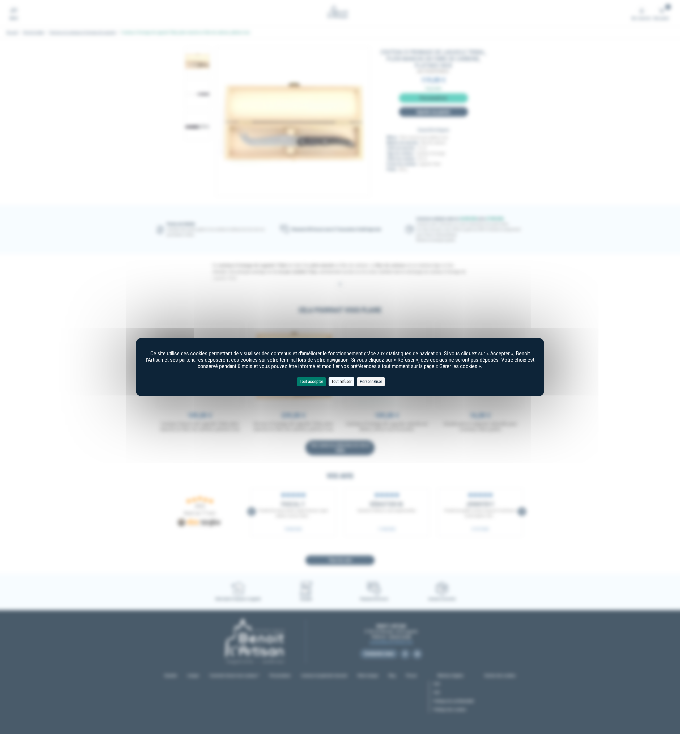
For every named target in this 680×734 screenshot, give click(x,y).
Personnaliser (371, 381)
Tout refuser (341, 381)
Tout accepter (311, 381)
